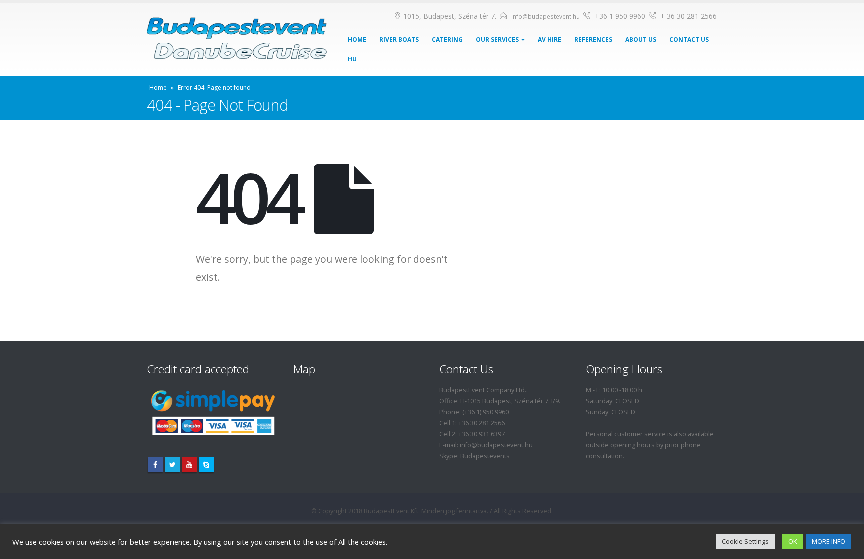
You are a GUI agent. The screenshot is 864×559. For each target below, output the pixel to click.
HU (352, 59)
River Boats (399, 39)
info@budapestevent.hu (546, 16)
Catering (447, 39)
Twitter (172, 464)
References (593, 39)
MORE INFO (829, 541)
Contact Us (689, 39)
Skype (206, 464)
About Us (641, 39)
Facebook (155, 464)
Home (357, 39)
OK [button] (793, 541)
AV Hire (550, 39)
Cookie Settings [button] (745, 541)
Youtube (189, 464)
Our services (497, 39)
